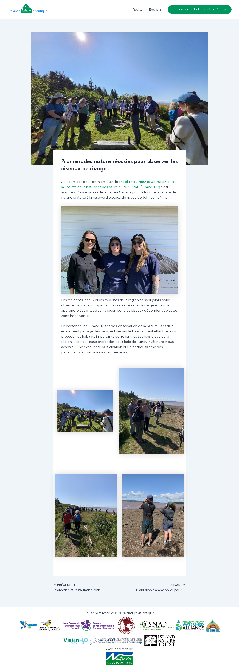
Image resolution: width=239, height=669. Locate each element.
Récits (137, 9)
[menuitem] (155, 9)
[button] (200, 9)
